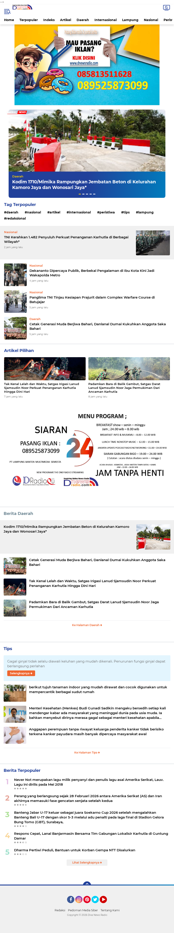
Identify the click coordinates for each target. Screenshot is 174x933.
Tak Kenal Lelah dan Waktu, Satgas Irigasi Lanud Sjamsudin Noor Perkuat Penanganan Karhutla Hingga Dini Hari (41, 387)
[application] (87, 928)
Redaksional (16, 218)
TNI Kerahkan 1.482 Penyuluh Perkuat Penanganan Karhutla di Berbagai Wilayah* (66, 239)
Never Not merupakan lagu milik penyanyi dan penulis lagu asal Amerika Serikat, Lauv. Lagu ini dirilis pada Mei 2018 (89, 782)
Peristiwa (107, 212)
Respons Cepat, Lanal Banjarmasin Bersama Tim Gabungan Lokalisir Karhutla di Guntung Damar (91, 835)
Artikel (65, 20)
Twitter (97, 905)
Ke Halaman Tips (86, 752)
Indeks (49, 20)
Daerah (83, 20)
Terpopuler (28, 20)
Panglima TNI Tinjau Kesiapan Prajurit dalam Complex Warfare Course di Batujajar (92, 299)
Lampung (130, 20)
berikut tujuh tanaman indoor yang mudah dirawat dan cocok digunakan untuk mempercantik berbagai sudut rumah (98, 689)
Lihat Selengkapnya (86, 862)
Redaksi (60, 910)
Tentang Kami (110, 910)
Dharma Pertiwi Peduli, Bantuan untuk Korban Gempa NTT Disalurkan (74, 850)
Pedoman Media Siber (83, 910)
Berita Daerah (18, 513)
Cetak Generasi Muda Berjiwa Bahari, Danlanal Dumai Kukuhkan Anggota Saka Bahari (97, 326)
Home (9, 20)
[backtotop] (87, 885)
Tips (126, 212)
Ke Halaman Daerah (86, 625)
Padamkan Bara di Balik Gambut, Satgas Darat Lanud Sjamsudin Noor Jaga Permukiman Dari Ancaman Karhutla (124, 387)
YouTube (106, 905)
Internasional (105, 20)
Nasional (151, 20)
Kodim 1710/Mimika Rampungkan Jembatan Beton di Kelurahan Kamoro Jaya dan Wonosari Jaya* (84, 184)
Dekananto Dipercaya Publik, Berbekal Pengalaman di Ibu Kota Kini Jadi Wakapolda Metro (91, 272)
